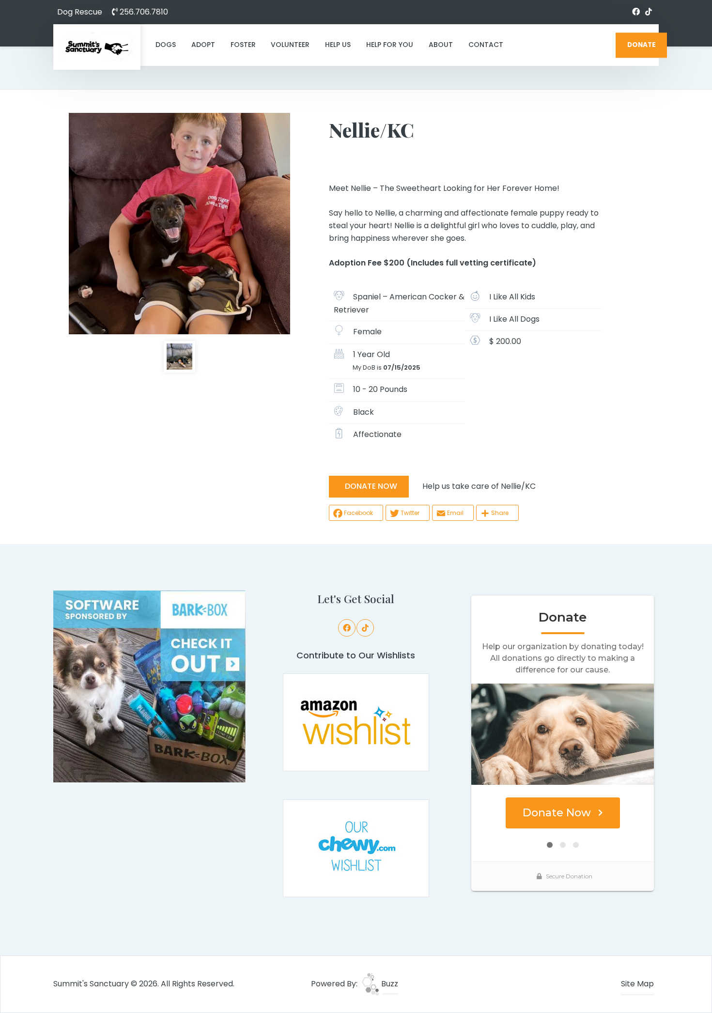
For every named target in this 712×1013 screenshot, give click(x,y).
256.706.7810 (143, 11)
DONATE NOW (371, 486)
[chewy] (356, 847)
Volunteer (290, 44)
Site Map (637, 983)
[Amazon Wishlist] (356, 721)
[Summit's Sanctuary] (97, 47)
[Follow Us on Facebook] (636, 12)
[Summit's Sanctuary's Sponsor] (149, 685)
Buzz (388, 983)
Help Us (338, 44)
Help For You (389, 44)
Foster (243, 44)
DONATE (641, 44)
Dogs (165, 44)
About (441, 44)
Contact (485, 44)
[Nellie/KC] (179, 223)
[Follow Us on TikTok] (648, 12)
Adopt (203, 44)
